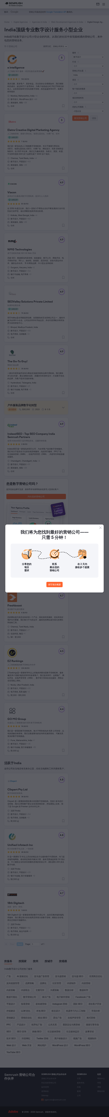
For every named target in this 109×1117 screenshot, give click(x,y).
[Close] (100, 528)
